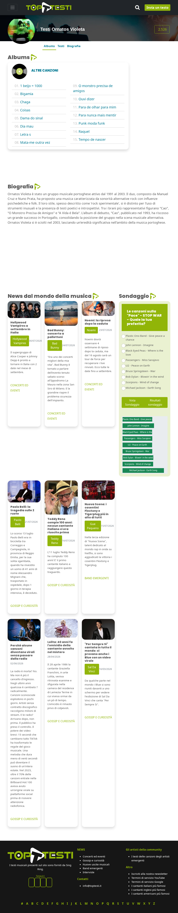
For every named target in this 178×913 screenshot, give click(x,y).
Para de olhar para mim (97, 107)
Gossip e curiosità (93, 860)
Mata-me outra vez (35, 142)
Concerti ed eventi (94, 856)
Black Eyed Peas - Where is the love (144, 352)
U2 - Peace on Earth (138, 365)
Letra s (25, 134)
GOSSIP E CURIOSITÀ (24, 606)
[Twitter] (49, 882)
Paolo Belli (17, 522)
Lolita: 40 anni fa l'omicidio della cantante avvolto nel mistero (60, 647)
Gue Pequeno (93, 526)
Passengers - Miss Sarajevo (142, 360)
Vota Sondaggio (132, 402)
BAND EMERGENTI (97, 578)
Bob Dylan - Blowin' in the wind (145, 376)
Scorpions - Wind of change (142, 382)
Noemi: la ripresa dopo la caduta (98, 322)
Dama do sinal (31, 118)
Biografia (73, 46)
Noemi (91, 330)
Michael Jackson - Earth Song (143, 387)
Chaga (25, 102)
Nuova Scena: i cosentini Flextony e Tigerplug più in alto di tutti (96, 511)
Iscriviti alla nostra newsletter (149, 873)
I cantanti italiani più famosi (148, 885)
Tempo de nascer (92, 139)
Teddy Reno (55, 541)
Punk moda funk (92, 123)
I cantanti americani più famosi (150, 893)
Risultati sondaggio (155, 402)
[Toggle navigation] (12, 7)
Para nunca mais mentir (97, 115)
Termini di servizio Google (147, 881)
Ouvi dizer (87, 99)
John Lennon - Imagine (139, 345)
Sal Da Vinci (92, 669)
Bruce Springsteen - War (140, 371)
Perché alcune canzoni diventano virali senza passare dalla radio (22, 652)
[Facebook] (31, 882)
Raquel (84, 131)
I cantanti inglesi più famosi (148, 889)
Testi (61, 46)
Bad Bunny (55, 345)
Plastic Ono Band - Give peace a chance (145, 337)
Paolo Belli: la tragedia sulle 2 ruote (22, 510)
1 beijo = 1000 (31, 85)
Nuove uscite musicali (96, 864)
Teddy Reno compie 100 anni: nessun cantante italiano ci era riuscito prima (60, 525)
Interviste (88, 872)
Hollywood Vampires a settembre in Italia (20, 327)
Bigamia (26, 93)
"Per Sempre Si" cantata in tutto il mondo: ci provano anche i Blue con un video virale (98, 652)
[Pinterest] (37, 882)
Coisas (25, 110)
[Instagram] (43, 882)
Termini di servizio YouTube (148, 877)
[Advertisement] (151, 106)
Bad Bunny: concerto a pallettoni (55, 333)
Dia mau (26, 126)
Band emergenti (93, 868)
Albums (49, 46)
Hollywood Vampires (20, 341)
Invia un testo (157, 7)
